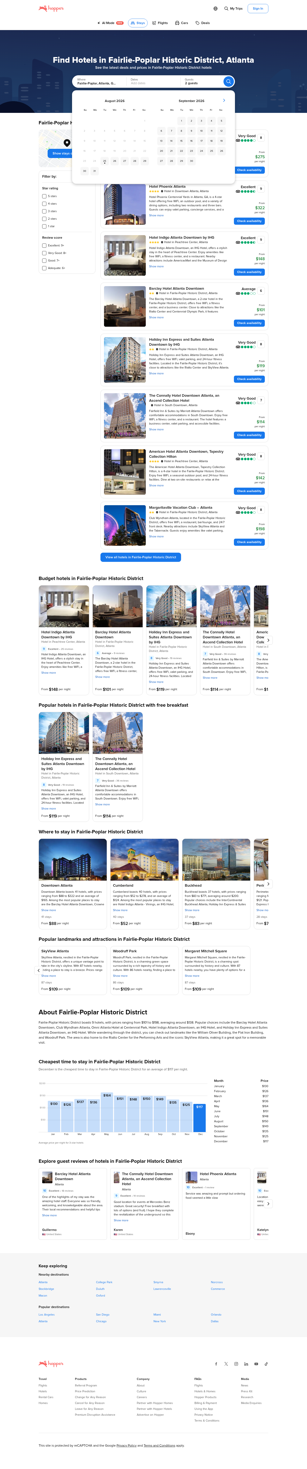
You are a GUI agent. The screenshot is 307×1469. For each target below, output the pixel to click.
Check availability (249, 170)
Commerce (218, 1289)
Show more (156, 215)
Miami (157, 1314)
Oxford (100, 1295)
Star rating (50, 188)
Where (81, 79)
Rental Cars (46, 1397)
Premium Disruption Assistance (95, 1414)
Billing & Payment (205, 1403)
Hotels (43, 1391)
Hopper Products (205, 1397)
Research (247, 1397)
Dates (134, 79)
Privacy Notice (203, 1414)
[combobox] (95, 81)
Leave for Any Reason (89, 1409)
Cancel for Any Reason (90, 1403)
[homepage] (51, 8)
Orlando (216, 1314)
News (244, 1385)
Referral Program (86, 1385)
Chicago (101, 1321)
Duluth (100, 1289)
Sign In (258, 8)
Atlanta (43, 1282)
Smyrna (158, 1282)
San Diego (102, 1314)
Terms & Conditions (206, 1420)
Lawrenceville (162, 1289)
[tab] (110, 23)
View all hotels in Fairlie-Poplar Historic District (140, 557)
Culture (141, 1391)
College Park (104, 1282)
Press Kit (246, 1391)
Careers (142, 1397)
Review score (52, 237)
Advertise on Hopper (150, 1414)
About (141, 1385)
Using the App (203, 1409)
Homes (43, 1403)
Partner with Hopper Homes (155, 1403)
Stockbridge (46, 1289)
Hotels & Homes (205, 1391)
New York (160, 1321)
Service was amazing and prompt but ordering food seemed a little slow (215, 1195)
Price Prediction (85, 1391)
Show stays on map (67, 153)
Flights (43, 1385)
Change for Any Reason (90, 1397)
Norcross (217, 1282)
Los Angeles (47, 1314)
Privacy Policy (127, 1445)
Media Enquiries (251, 1403)
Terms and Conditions (159, 1445)
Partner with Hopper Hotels (154, 1409)
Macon (43, 1295)
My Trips (236, 8)
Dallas (215, 1321)
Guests (189, 79)
